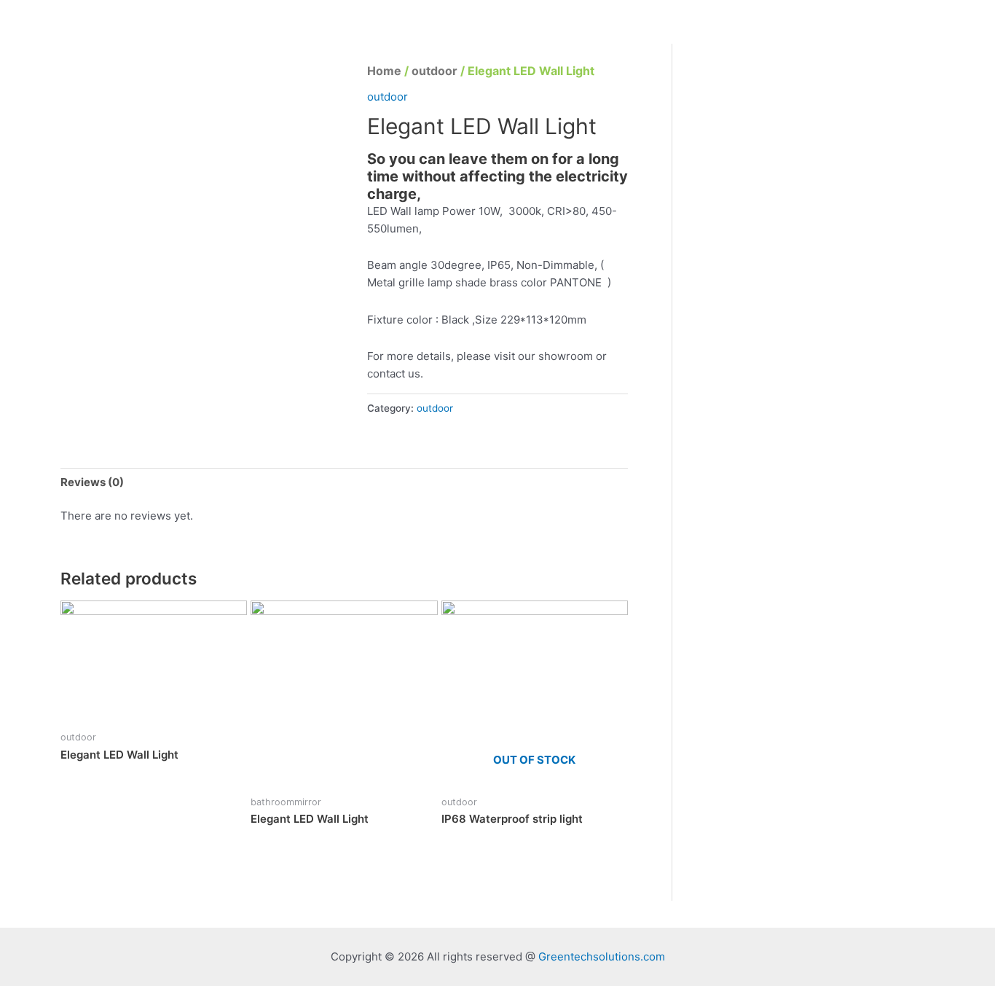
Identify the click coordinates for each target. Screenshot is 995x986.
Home (384, 70)
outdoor (434, 70)
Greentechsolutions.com (601, 956)
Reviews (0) (92, 482)
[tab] (92, 482)
